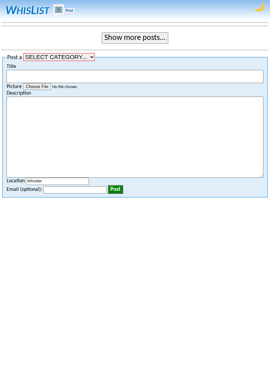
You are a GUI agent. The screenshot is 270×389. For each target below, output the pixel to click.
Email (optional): (25, 189)
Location (16, 181)
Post (69, 11)
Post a (15, 57)
